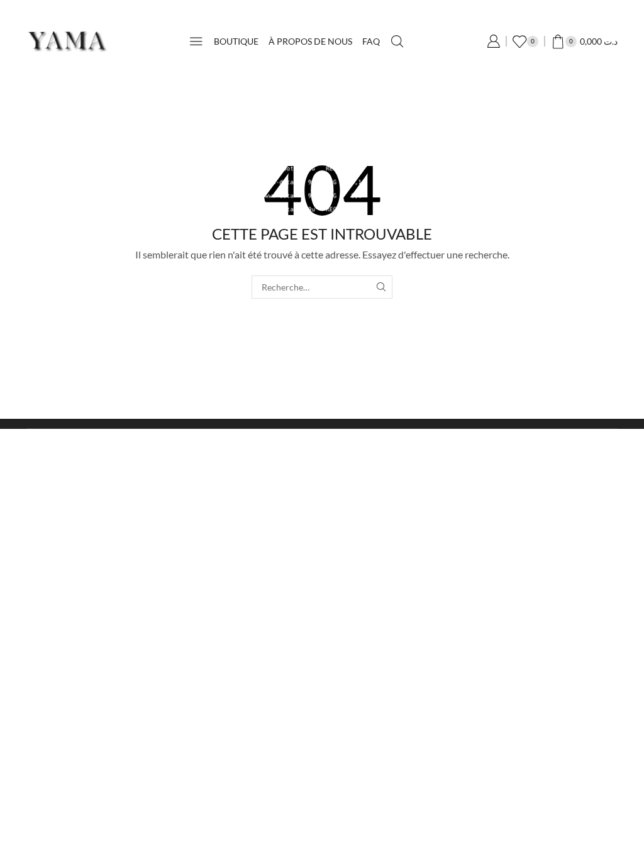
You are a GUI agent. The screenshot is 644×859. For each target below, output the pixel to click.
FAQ (371, 41)
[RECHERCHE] (380, 287)
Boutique (236, 41)
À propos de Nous (310, 41)
